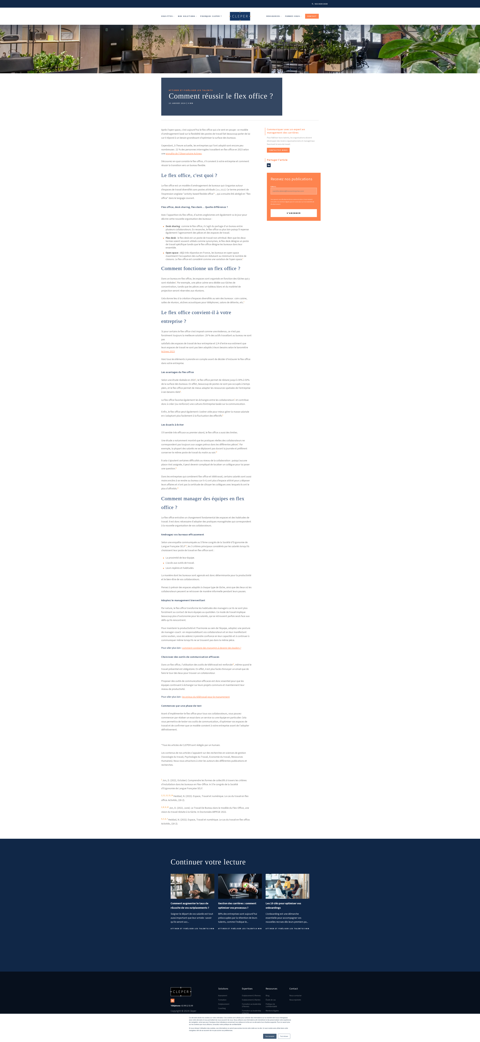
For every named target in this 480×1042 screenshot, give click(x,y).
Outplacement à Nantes (251, 1000)
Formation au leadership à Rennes (251, 1005)
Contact (312, 16)
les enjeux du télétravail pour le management (206, 696)
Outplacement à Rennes (251, 995)
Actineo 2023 (168, 351)
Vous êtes (167, 16)
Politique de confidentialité (271, 1005)
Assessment (222, 995)
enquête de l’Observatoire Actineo (184, 153)
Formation (222, 1000)
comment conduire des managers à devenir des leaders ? (211, 647)
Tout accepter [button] (269, 1036)
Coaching (222, 1008)
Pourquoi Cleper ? (211, 16)
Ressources (273, 16)
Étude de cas (271, 1000)
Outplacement (223, 1004)
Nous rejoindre (295, 1000)
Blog (267, 995)
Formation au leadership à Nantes (251, 1011)
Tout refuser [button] (284, 1036)
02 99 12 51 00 (182, 1005)
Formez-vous (292, 16)
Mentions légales (272, 1010)
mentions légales (285, 202)
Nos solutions (186, 16)
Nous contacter (295, 995)
